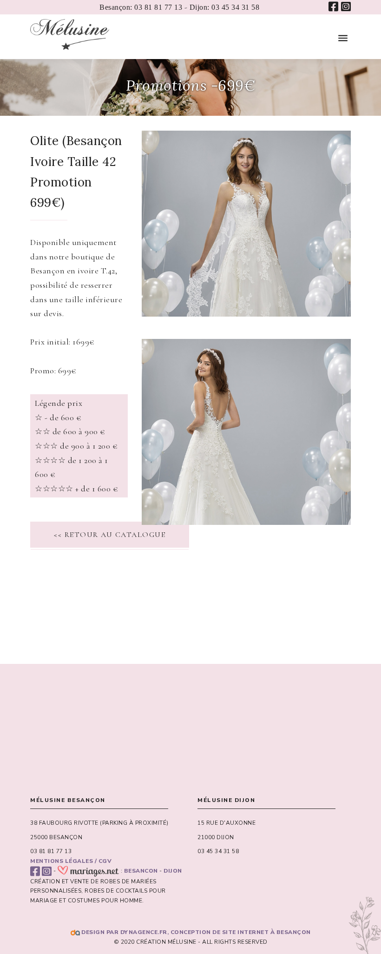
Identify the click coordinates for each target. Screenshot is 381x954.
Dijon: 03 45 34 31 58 (225, 7)
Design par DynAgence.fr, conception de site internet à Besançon (195, 932)
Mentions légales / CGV (71, 861)
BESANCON (141, 870)
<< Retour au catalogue (109, 534)
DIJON (173, 870)
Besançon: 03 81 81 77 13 (140, 7)
